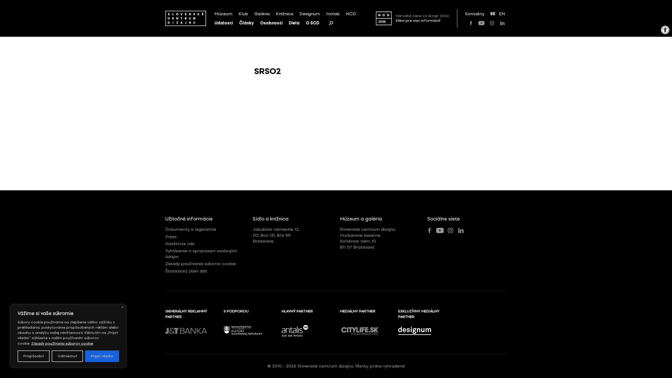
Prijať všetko (102, 356)
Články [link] (246, 22)
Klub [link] (243, 13)
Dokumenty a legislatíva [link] (190, 229)
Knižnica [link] (284, 13)
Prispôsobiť (33, 356)
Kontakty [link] (474, 13)
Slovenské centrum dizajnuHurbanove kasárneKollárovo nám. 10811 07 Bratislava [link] (367, 238)
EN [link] (502, 13)
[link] (665, 30)
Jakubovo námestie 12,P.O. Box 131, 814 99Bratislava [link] (276, 235)
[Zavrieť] (122, 307)
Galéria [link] (262, 13)
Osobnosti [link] (271, 22)
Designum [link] (310, 13)
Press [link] (171, 236)
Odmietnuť (67, 356)
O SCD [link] (312, 22)
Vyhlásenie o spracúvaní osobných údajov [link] (201, 253)
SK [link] (493, 13)
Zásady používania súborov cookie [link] (62, 343)
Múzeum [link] (223, 13)
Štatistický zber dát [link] (186, 271)
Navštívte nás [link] (180, 243)
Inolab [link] (333, 13)
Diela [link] (294, 22)
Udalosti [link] (223, 22)
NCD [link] (351, 13)
